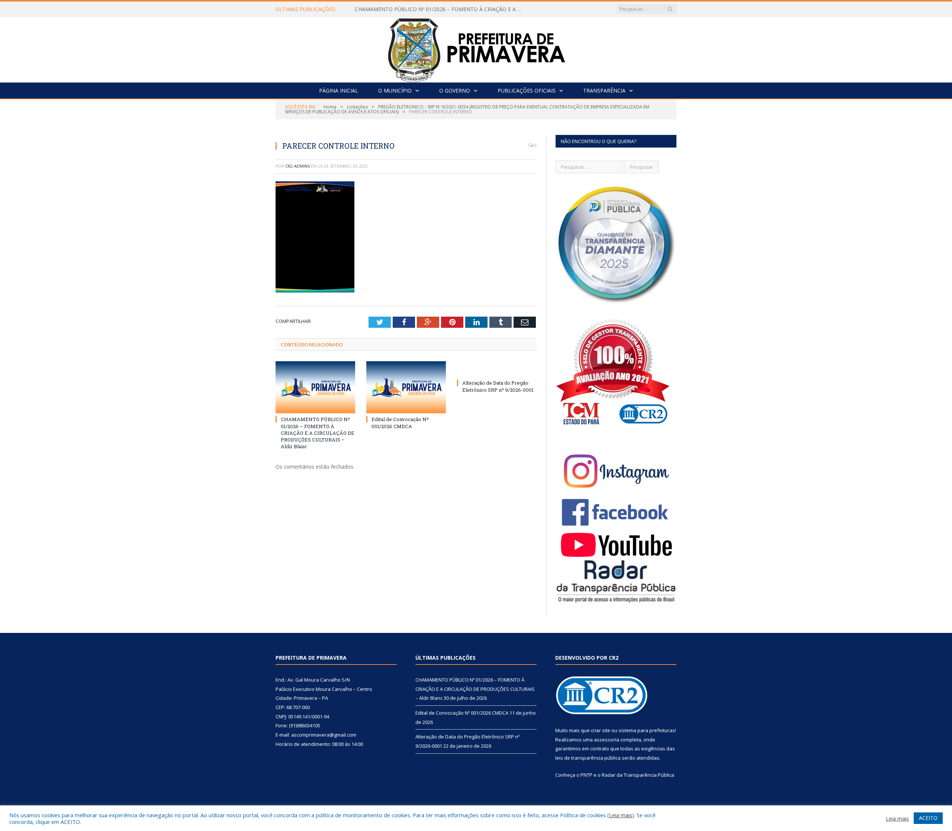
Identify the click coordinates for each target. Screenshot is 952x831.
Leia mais (620, 815)
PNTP (586, 775)
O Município (395, 90)
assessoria (606, 739)
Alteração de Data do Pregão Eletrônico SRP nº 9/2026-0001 (498, 386)
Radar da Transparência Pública (638, 775)
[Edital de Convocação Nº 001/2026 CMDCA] (406, 387)
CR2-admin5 (297, 166)
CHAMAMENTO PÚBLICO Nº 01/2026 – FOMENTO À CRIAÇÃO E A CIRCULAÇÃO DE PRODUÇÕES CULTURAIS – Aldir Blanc (440, 9)
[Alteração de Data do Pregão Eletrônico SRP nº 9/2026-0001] (497, 369)
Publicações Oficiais (527, 90)
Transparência (604, 90)
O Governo (454, 90)
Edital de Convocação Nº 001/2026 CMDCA (400, 422)
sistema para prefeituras (646, 730)
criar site (600, 730)
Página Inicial (338, 90)
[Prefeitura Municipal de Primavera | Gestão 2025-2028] (476, 48)
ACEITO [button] (928, 817)
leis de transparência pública (588, 757)
